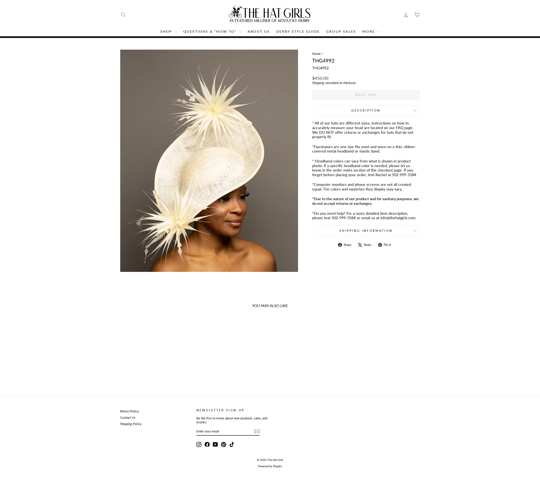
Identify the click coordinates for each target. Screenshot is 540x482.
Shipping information (366, 230)
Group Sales (341, 31)
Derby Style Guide (298, 31)
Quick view (156, 357)
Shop (167, 31)
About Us (259, 31)
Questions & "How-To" (210, 31)
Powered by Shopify (270, 466)
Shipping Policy (131, 424)
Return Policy (129, 411)
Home (316, 53)
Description (366, 110)
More (369, 31)
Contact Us (128, 417)
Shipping (318, 83)
